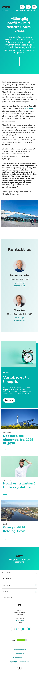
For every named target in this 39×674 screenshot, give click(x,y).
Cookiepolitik (19, 654)
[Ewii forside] (6, 7)
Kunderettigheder (19, 658)
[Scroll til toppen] (20, 667)
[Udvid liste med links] (36, 573)
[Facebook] (10, 629)
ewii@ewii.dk (19, 620)
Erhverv (5, 10)
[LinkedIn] (16, 629)
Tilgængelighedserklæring (19, 662)
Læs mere (9, 400)
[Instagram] (29, 629)
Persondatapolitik (19, 650)
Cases (12, 10)
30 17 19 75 (19, 318)
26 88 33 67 (19, 283)
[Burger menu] (34, 7)
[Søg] (22, 7)
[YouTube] (23, 629)
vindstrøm (29, 108)
